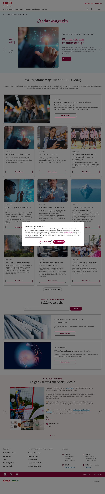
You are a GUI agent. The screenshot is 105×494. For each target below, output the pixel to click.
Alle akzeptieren (59, 241)
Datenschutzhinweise (30, 237)
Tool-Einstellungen (45, 241)
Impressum (39, 237)
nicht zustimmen (68, 232)
